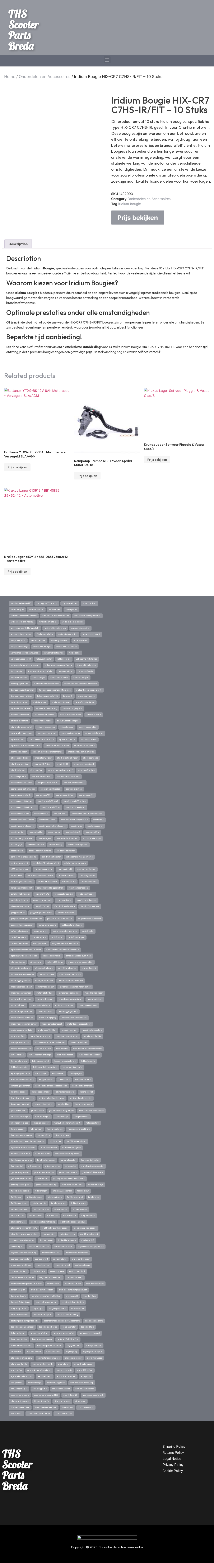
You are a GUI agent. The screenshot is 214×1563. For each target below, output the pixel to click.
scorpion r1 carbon (86, 770)
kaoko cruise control (43, 1104)
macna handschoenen (21, 1049)
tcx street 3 (68, 696)
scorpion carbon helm (75, 807)
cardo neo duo (53, 1284)
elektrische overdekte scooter (55, 1228)
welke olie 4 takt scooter (72, 622)
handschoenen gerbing (21, 1160)
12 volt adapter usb (64, 1413)
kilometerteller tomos (82, 1086)
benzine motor (69, 1327)
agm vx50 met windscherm (39, 1370)
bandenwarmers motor (21, 1346)
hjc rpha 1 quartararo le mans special (27, 1141)
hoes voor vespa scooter (21, 1135)
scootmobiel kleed (47, 820)
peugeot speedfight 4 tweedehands (26, 919)
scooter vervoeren (95, 826)
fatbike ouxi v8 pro (19, 1203)
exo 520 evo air (69, 1216)
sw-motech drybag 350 (72, 708)
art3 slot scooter (34, 1352)
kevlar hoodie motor (41, 1092)
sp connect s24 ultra (94, 733)
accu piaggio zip (40, 1389)
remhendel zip (68, 882)
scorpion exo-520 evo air (47, 783)
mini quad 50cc (17, 1036)
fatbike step (16, 1197)
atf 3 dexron (16, 1352)
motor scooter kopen (64, 1005)
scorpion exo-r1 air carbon (68, 777)
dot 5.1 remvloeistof (89, 1234)
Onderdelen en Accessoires (44, 76)
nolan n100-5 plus (55, 962)
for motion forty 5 (95, 1185)
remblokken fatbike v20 (21, 888)
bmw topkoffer (77, 1308)
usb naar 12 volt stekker (86, 659)
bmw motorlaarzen (19, 1315)
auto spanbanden (93, 1346)
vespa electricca (80, 640)
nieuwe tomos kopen (20, 968)
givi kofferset (42, 1178)
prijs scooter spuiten (64, 894)
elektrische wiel (18, 1222)
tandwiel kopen (39, 702)
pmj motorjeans (64, 900)
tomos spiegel (38, 678)
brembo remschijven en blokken (46, 1296)
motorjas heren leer (44, 981)
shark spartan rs (90, 758)
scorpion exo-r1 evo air (41, 777)
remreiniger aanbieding (22, 882)
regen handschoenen (78, 888)
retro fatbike (16, 875)
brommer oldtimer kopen (42, 1290)
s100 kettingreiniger (20, 869)
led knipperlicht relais (72, 1067)
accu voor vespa (34, 1383)
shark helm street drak (84, 764)
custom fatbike (59, 1259)
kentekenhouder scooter (81, 1098)
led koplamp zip (88, 1061)
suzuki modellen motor (70, 715)
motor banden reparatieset (79, 1024)
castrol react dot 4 (77, 1271)
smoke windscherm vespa (57, 745)
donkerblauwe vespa (67, 1240)
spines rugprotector (46, 727)
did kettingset (17, 1247)
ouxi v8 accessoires (19, 943)
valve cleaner (74, 653)
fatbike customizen (19, 1209)
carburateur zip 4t (73, 1284)
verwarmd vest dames (53, 653)
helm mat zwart (42, 1154)
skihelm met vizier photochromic (47, 752)
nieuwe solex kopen (44, 968)
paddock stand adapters (72, 925)
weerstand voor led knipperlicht (25, 628)
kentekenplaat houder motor (51, 1098)
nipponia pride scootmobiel (80, 962)
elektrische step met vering (43, 1222)
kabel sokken (64, 1104)
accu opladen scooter (84, 1389)
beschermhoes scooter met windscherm (62, 1321)
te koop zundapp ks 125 (47, 696)
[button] (107, 59)
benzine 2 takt (87, 1327)
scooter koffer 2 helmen (67, 838)
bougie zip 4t (37, 1308)
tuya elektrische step (86, 665)
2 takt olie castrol (85, 1407)
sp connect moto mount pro (41, 739)
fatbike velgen (41, 1191)
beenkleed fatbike (19, 1339)
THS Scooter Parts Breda (23, 29)
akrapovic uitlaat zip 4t (42, 1364)
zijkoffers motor (36, 609)
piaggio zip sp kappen (20, 906)
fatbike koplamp (58, 1203)
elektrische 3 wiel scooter (85, 1228)
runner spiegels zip (43, 869)
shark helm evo (18, 770)
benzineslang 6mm (94, 1321)
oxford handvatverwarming (65, 931)
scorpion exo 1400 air (51, 807)
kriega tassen (58, 1073)
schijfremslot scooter (51, 857)
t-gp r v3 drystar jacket (84, 702)
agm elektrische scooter (21, 1376)
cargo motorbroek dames (50, 1277)
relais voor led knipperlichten (50, 888)
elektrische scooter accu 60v (72, 1222)
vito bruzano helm (45, 634)
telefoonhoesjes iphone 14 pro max (54, 690)
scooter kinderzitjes (92, 838)
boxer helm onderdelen (46, 1302)
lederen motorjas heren (65, 1061)
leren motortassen (65, 1055)
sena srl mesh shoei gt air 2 (60, 770)
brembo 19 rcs (89, 1296)
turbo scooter (17, 671)
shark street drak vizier (67, 758)
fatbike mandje (39, 1203)
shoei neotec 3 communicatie (81, 752)
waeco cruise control (80, 628)
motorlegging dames (20, 981)
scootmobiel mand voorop (22, 820)
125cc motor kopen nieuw (39, 1413)
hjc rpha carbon (62, 1135)
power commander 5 (42, 900)
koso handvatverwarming (22, 1079)
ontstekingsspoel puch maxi (78, 956)
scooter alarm (17, 851)
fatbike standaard (34, 1197)
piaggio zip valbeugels (86, 900)
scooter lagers (44, 838)
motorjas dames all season (71, 981)
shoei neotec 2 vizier (20, 758)
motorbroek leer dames (69, 993)
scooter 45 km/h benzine (40, 851)
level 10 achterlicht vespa (40, 1055)
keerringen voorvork (20, 1104)
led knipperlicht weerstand (45, 1067)
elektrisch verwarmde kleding (24, 1234)
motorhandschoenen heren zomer (75, 987)
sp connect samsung (70, 733)
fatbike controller (41, 1209)
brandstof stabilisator (20, 1302)
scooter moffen (92, 832)
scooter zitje (76, 826)
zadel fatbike (54, 609)
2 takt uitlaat (67, 1407)
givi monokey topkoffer (21, 1178)
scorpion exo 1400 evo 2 (48, 801)
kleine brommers (83, 1079)
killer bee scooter (18, 1092)
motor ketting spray (47, 1018)
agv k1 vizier (16, 1370)
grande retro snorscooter (93, 1166)
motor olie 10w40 (45, 1012)
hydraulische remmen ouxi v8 (67, 1123)
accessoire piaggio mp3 (93, 1395)
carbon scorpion (18, 1290)
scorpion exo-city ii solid (21, 783)
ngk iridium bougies (67, 968)
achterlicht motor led (66, 1376)
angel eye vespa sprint (92, 1352)
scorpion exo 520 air (65, 795)
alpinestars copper (73, 1358)
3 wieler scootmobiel (20, 1407)
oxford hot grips (40, 931)
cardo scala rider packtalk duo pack (26, 1284)
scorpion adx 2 (60, 814)
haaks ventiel (17, 1166)
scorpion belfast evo (20, 814)
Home (9, 76)
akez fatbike (63, 1364)
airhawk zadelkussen (83, 1364)
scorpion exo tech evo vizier (23, 789)
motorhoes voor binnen (21, 987)
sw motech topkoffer (20, 715)
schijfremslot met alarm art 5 (79, 857)
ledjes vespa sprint (40, 1061)
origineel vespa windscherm (65, 943)
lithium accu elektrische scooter (87, 1049)
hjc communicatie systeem (23, 1148)
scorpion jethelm (18, 777)
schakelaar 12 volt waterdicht (46, 863)
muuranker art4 (89, 968)
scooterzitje (98, 820)
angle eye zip (71, 1352)
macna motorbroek (78, 1042)
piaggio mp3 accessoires (41, 913)
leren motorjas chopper (89, 1055)
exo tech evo (52, 1216)
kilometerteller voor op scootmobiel (51, 1086)
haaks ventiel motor (90, 1160)
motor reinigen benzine (21, 1012)
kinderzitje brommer (20, 1086)
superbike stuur (94, 715)
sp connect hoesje (89, 739)
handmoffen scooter (46, 1160)
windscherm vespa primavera (87, 616)
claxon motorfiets (19, 1271)
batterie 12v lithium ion (67, 1339)
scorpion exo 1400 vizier (21, 801)
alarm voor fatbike (19, 1364)
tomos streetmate (19, 678)
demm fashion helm (63, 1247)
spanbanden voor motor (21, 733)
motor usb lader (18, 1005)
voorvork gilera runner (21, 634)
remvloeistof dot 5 (66, 875)
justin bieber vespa (83, 1104)
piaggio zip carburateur (64, 906)
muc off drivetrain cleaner (22, 974)
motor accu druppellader (22, 1030)
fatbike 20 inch (60, 1209)
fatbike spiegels (55, 1197)
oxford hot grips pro (19, 931)
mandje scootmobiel (20, 1042)
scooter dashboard (36, 844)
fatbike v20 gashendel (62, 1191)
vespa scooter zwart (91, 634)
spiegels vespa (66, 727)
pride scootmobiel (86, 894)
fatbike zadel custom (20, 1191)
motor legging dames (68, 1012)
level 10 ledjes (17, 1055)
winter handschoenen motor (24, 616)
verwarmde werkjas (42, 647)
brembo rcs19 (72, 1296)
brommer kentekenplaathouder (73, 1290)
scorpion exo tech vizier (74, 783)
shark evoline (36, 770)
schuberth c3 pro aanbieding (23, 857)
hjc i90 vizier (55, 1141)
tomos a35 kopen (80, 678)
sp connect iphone (67, 739)
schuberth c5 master (65, 851)
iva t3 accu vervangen (20, 1117)
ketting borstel (86, 1092)
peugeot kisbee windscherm (59, 919)
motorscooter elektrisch (70, 974)
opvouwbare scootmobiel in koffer (26, 950)
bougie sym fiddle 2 (57, 1308)
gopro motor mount (68, 1172)
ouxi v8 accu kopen (76, 937)
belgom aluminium (39, 1333)
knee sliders (64, 1079)
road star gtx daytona (86, 869)
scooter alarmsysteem (78, 844)
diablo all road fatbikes (39, 1247)
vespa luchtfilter (18, 640)
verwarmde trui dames (66, 647)
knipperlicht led (46, 1079)
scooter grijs (16, 844)
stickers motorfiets (19, 721)
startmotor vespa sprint (21, 727)
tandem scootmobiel (61, 702)
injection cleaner (40, 1123)
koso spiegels (76, 1073)
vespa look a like (38, 640)
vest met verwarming (67, 634)
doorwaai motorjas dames (22, 1240)
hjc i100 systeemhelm (76, 1141)
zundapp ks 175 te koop (47, 603)
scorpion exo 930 (43, 795)
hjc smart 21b (43, 1135)
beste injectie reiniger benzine (24, 1321)
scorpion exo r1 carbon (50, 789)
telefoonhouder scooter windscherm (80, 684)
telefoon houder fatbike (21, 696)
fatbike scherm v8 (75, 1197)
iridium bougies (42, 1117)
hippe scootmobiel (49, 1148)
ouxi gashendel (40, 943)
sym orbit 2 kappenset (21, 708)
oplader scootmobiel (52, 956)
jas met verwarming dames (61, 1111)
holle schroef (36, 1129)
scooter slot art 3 (72, 832)
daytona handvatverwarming (23, 1253)
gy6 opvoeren (34, 1166)
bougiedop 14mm (19, 1308)
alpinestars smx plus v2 (21, 1358)
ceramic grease (57, 1271)
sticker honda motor (42, 721)
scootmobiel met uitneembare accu (87, 814)
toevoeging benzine (19, 684)
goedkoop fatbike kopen (92, 1172)
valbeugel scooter (44, 659)
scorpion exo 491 (86, 795)
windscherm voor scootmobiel (55, 616)
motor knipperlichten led (22, 1018)
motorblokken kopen (94, 993)
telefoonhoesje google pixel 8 (89, 690)
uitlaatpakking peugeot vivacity (58, 665)
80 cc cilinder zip (41, 1401)
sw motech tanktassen (44, 715)
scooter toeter (54, 832)
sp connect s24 (17, 739)
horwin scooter (17, 1129)
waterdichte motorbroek (55, 628)
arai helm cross (53, 1352)
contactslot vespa (82, 1265)
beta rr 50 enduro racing (67, 1315)
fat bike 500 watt (80, 1209)
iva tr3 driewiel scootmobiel (91, 1111)
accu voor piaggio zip (56, 1383)
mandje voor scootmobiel (67, 1036)
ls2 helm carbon (43, 1049)
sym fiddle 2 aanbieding (46, 708)
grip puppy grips (52, 1166)
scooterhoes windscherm (22, 826)
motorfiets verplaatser (21, 993)
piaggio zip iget (42, 906)
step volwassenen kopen (68, 721)
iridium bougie (129, 204)
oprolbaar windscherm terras (24, 956)
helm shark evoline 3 (20, 1154)
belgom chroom (18, 1333)
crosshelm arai (43, 1265)
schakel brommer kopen (75, 863)
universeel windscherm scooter (25, 665)
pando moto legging (47, 925)
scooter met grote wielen (22, 838)
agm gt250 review (85, 1370)
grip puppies (70, 1166)
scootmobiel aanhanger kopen (74, 820)
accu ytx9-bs (86, 1376)
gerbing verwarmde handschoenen (69, 1178)
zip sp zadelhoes (69, 603)
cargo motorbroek (75, 1277)
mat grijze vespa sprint (40, 1036)
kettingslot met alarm (64, 1092)
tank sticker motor (19, 702)
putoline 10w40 (42, 894)
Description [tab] (18, 244)
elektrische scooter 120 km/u (24, 1228)
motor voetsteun (95, 999)
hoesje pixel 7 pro (54, 1129)
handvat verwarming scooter (67, 1154)
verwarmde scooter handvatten (24, 653)
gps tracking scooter (20, 1172)
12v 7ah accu (16, 1413)
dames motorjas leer (51, 1253)
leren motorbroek (19, 1061)
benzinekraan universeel (22, 1327)
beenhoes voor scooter (42, 1339)
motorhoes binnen (45, 987)
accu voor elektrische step (81, 1383)
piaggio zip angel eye (89, 906)
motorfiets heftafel (44, 993)
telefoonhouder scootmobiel (46, 684)
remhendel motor (89, 882)
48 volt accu (80, 1401)
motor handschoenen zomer (24, 1024)
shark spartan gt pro (20, 764)
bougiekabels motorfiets (73, 1302)
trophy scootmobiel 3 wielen (40, 671)
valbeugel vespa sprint (21, 659)
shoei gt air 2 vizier (43, 758)
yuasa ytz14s (71, 609)
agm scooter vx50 (64, 1370)
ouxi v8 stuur (57, 937)
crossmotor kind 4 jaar (21, 1265)
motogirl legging (69, 1030)
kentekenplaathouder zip (22, 1098)
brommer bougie (18, 1296)
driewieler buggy (67, 1234)
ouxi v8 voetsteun (18, 937)
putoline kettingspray (20, 894)
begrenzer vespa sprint (64, 1333)
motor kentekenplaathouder (74, 1018)
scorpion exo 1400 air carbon (23, 807)
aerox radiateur (44, 1376)
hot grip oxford (92, 1123)
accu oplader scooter (61, 1389)
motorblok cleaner (45, 999)
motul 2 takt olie (46, 974)
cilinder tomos (38, 1271)
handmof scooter (68, 1160)
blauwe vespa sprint (42, 1315)
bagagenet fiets (73, 1346)
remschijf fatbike (87, 875)
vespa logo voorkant (59, 640)
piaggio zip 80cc (18, 913)
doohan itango (46, 1240)
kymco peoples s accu (20, 1073)
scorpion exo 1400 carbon (75, 801)
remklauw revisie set (47, 882)
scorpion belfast (41, 814)
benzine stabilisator (48, 1327)
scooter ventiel (17, 832)
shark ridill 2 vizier (42, 764)
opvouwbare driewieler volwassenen (62, 950)
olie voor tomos (18, 962)
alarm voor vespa (94, 1358)
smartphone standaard (84, 745)
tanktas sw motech (86, 696)
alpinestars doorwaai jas (49, 1358)
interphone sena (81, 1117)
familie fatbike (35, 1216)
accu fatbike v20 (70, 1395)
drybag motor (49, 1234)
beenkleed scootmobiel (89, 1333)
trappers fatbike (66, 671)
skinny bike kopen (19, 752)
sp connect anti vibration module (25, 745)
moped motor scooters (92, 1030)
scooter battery (55, 844)
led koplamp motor (19, 1067)
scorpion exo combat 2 (21, 795)
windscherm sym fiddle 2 (22, 622)
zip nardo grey (17, 609)
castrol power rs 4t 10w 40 (22, 1277)
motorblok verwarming (21, 999)
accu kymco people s (20, 1395)
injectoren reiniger (19, 1123)
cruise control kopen (81, 1259)
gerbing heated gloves (21, 1185)
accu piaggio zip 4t (19, 1389)
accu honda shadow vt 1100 (46, 1395)
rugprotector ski (65, 869)
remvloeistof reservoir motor (40, 875)
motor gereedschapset (52, 1024)
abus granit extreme (20, 1401)
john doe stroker (18, 1111)
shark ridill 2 (62, 764)
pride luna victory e (19, 900)
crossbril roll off (63, 1265)
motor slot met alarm (40, 1005)
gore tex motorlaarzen (44, 1172)
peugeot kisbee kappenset (89, 919)
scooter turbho (35, 832)
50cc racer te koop (62, 1401)
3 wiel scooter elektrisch (45, 1407)
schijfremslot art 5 (19, 863)
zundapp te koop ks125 (21, 603)
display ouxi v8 (88, 1240)
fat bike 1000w (17, 1216)
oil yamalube (36, 962)
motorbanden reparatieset (70, 999)
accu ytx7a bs (16, 1383)
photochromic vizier (66, 913)
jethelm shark (37, 1111)
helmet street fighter (71, 1148)
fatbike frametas (78, 1203)
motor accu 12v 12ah (47, 1030)
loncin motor (62, 1049)
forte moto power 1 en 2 (72, 1185)
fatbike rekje (93, 1197)
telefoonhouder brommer (22, 690)
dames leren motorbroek (77, 1253)
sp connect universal (47, 733)
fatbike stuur (83, 1191)
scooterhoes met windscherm (52, 826)
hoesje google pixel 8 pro (79, 1129)
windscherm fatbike (48, 622)
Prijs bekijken (137, 217)
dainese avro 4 (41, 1259)
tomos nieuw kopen (59, 678)
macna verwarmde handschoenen (50, 1042)
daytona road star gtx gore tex (90, 1247)
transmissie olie (85, 671)
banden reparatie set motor (49, 1346)
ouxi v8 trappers (39, 937)
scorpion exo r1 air (74, 789)
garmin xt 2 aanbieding (46, 1185)
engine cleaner (88, 1216)
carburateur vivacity (94, 1284)
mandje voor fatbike (92, 1036)
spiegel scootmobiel (88, 727)
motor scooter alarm (88, 1005)
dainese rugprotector (20, 1259)
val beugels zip (63, 659)
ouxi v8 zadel (87, 931)
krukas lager (41, 1073)
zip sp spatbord (89, 603)
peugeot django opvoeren (22, 925)
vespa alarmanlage (19, 647)
